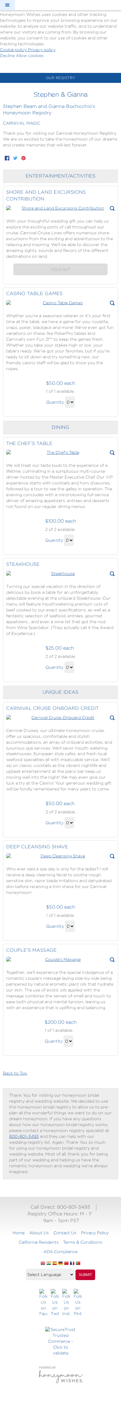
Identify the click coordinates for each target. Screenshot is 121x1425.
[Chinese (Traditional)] (66, 1263)
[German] (60, 1263)
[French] (72, 1263)
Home (19, 1232)
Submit (85, 1275)
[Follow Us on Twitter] (54, 1303)
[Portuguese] (78, 1263)
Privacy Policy (95, 1232)
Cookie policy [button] (14, 49)
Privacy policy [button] (42, 49)
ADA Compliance (60, 1251)
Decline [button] (8, 55)
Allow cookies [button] (29, 55)
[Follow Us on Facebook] (43, 1303)
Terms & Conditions (82, 1242)
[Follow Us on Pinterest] (77, 1303)
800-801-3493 (24, 1136)
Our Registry (60, 78)
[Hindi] (48, 1263)
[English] (43, 1263)
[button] (7, 5)
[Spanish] (54, 1263)
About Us (39, 1232)
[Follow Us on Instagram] (66, 1303)
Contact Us (64, 1232)
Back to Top (15, 1073)
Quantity (55, 402)
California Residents (38, 1242)
